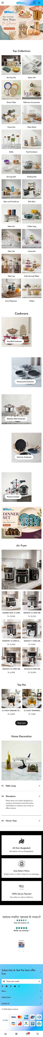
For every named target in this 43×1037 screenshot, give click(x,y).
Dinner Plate (11, 102)
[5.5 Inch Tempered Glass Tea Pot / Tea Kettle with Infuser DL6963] (31, 698)
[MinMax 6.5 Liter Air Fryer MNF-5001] (11, 656)
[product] (5, 1034)
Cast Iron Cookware (24, 457)
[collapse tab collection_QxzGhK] (39, 826)
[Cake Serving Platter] (31, 263)
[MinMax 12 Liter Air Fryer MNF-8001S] (31, 600)
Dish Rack (31, 201)
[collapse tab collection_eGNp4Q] (39, 786)
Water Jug (11, 276)
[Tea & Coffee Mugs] (31, 214)
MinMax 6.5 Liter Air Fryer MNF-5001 (11, 669)
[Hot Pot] (31, 288)
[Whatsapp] (19, 991)
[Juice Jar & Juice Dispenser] (11, 288)
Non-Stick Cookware (14, 341)
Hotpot (31, 301)
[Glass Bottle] (11, 139)
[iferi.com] (21, 3)
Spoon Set (31, 77)
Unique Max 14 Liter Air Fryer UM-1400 (11, 613)
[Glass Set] (11, 238)
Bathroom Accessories (31, 102)
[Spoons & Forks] (31, 65)
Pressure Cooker (13, 497)
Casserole (31, 251)
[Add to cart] (11, 607)
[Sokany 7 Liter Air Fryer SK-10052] (31, 628)
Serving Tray (11, 77)
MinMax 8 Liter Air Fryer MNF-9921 (32, 669)
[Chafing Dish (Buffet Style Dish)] (31, 164)
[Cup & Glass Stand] (31, 114)
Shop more (21, 723)
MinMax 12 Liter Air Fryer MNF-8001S (31, 613)
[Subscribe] (39, 986)
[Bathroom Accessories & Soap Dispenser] (31, 89)
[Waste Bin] (11, 214)
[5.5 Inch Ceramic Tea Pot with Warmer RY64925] (11, 698)
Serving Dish (11, 177)
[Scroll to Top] (39, 1026)
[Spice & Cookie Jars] (11, 189)
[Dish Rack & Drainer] (31, 189)
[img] (21, 925)
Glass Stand (31, 127)
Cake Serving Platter (31, 276)
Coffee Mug (31, 226)
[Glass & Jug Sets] (11, 263)
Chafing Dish (32, 177)
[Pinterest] (2, 991)
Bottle (11, 152)
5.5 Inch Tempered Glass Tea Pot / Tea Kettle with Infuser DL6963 (32, 710)
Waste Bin (11, 226)
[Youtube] (15, 991)
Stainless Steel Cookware (16, 419)
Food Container (31, 152)
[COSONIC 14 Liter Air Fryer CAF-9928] (11, 628)
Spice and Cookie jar (11, 201)
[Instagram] (11, 991)
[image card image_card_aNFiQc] (21, 570)
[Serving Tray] (11, 65)
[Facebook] (6, 991)
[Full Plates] (11, 89)
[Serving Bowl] (11, 164)
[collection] (16, 1034)
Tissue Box (11, 127)
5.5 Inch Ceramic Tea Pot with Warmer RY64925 (11, 710)
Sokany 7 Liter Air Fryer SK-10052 (32, 641)
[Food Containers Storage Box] (31, 139)
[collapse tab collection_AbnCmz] (39, 815)
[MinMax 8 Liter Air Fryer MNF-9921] (31, 656)
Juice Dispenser (11, 301)
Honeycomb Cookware (25, 381)
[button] (39, 2)
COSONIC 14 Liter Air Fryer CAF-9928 (11, 641)
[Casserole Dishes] (31, 238)
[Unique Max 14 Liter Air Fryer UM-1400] (11, 600)
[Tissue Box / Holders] (11, 114)
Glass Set (11, 251)
